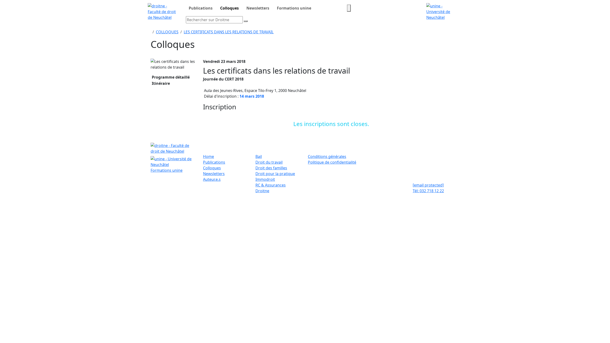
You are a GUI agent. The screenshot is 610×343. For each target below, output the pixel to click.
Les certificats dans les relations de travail (229, 32)
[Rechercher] (349, 8)
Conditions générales (327, 156)
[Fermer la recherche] (246, 21)
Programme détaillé (170, 77)
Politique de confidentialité (332, 162)
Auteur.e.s (212, 179)
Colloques (229, 8)
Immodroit (265, 179)
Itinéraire (160, 83)
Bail (258, 156)
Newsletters (257, 8)
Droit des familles (271, 168)
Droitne (262, 190)
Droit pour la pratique (275, 173)
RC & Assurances (270, 185)
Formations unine (294, 8)
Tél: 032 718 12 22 (428, 190)
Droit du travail (269, 162)
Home (208, 156)
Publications (201, 8)
